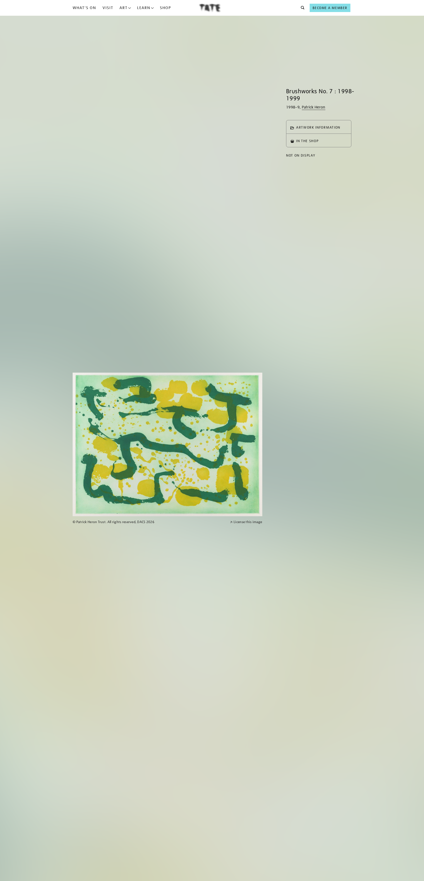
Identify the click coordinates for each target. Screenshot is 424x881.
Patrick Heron (313, 107)
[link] (149, 522)
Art (123, 7)
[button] (301, 8)
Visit (108, 7)
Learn (143, 7)
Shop (165, 7)
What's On (84, 7)
